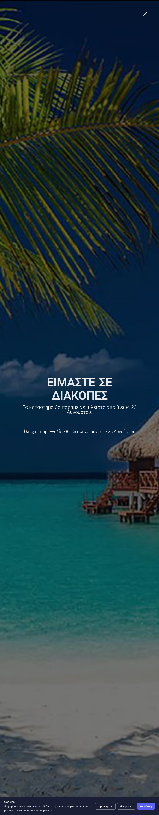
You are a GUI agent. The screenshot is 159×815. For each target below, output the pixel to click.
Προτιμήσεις (105, 806)
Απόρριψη (126, 806)
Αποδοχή (146, 806)
